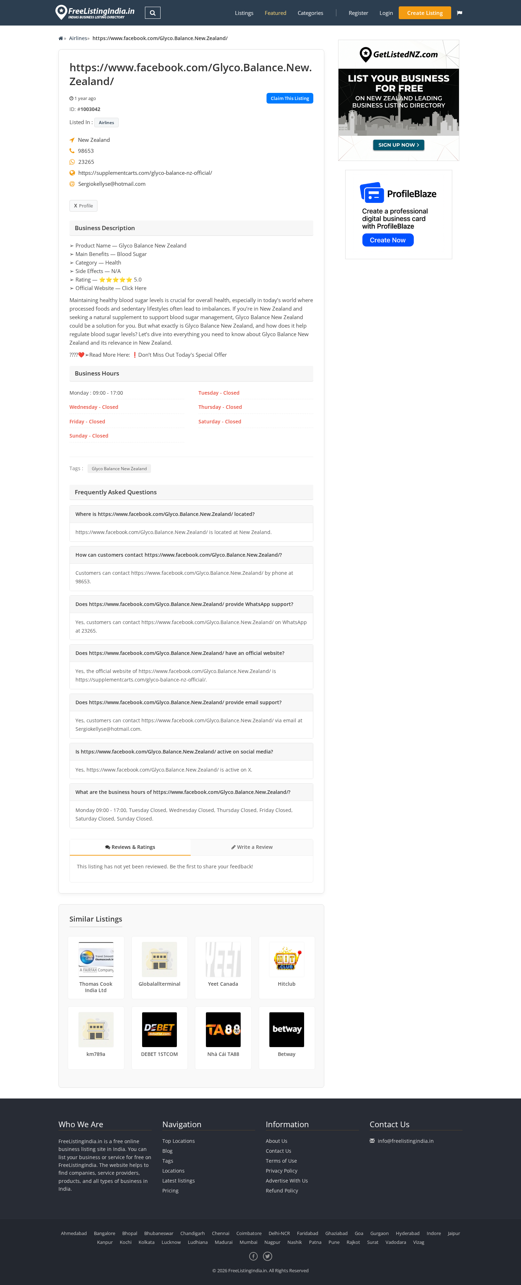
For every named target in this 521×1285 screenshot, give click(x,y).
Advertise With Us (287, 1180)
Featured (275, 12)
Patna (315, 1242)
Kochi (125, 1242)
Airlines (78, 38)
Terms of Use (281, 1160)
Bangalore (104, 1233)
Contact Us (278, 1150)
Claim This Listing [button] (290, 98)
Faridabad (307, 1233)
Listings (244, 12)
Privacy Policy (281, 1170)
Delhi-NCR (279, 1233)
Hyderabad (408, 1233)
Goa (359, 1233)
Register (358, 12)
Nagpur (272, 1242)
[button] (459, 12)
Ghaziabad (336, 1233)
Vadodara (396, 1242)
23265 (86, 161)
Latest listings (178, 1180)
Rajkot (353, 1242)
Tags (167, 1160)
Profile (86, 205)
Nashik (294, 1242)
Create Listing (425, 12)
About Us (276, 1140)
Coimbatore (249, 1233)
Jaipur (454, 1233)
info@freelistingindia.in (406, 1140)
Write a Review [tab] (254, 847)
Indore (434, 1233)
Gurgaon (379, 1233)
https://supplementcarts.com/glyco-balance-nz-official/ (145, 172)
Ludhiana (198, 1242)
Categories (310, 12)
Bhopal (129, 1233)
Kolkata (147, 1242)
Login (386, 12)
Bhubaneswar (158, 1233)
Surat (373, 1242)
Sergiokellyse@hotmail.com (112, 183)
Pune (334, 1242)
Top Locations (178, 1140)
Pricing (170, 1190)
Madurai (224, 1242)
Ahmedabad (74, 1233)
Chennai (220, 1233)
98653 (86, 150)
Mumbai (248, 1242)
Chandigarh (192, 1233)
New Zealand (94, 139)
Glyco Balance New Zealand (119, 469)
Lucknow (171, 1242)
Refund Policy (282, 1190)
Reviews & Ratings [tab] (132, 847)
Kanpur (105, 1242)
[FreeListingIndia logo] (95, 12)
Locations (173, 1170)
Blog (167, 1150)
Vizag (418, 1242)
